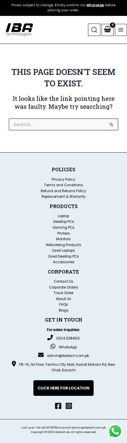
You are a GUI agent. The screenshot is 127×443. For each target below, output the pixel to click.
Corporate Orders (63, 287)
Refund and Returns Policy (63, 191)
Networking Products (63, 245)
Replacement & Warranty (64, 196)
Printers (63, 233)
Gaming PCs (63, 227)
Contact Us (63, 281)
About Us (63, 299)
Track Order (63, 293)
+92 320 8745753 (46, 427)
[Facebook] (58, 405)
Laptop (63, 216)
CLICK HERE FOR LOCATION (63, 388)
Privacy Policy (63, 179)
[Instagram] (68, 405)
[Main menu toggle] (121, 30)
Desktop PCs (63, 221)
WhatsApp (95, 5)
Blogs (64, 310)
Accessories (63, 262)
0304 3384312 (68, 338)
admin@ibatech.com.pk (68, 355)
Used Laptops (63, 250)
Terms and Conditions (63, 185)
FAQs (63, 304)
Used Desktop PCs (63, 256)
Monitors (63, 239)
